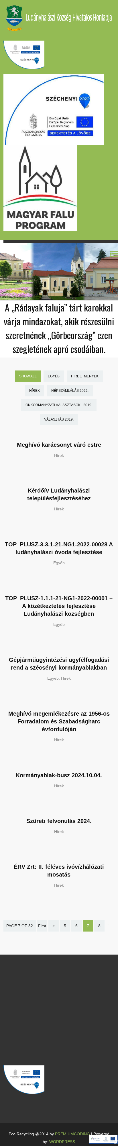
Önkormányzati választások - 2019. (58, 405)
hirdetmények (85, 376)
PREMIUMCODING (72, 1134)
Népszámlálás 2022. (69, 391)
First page (42, 929)
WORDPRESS (62, 1141)
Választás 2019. (59, 419)
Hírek (34, 391)
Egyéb (54, 376)
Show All (28, 376)
